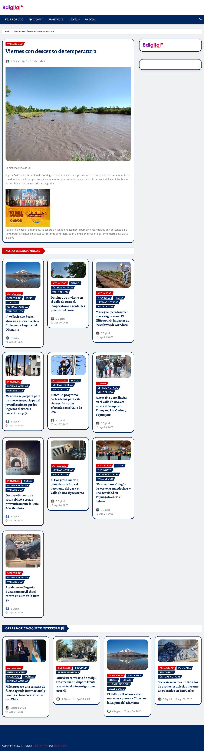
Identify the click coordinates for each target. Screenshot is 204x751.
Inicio (7, 31)
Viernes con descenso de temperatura (34, 31)
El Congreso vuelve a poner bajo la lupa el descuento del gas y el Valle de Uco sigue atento (67, 486)
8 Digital (15, 61)
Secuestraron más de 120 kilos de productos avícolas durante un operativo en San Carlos (178, 686)
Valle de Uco (14, 19)
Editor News (42, 745)
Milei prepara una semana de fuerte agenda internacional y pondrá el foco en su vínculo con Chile (25, 693)
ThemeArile (60, 745)
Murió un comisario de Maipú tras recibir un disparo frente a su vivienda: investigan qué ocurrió (76, 684)
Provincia (55, 19)
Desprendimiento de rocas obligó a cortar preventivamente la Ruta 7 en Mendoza (22, 501)
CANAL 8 (74, 19)
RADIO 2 (90, 19)
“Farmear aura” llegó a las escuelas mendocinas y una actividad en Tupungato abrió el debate (113, 493)
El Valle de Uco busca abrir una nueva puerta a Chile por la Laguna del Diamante (22, 323)
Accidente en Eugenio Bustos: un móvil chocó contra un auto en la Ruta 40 (22, 593)
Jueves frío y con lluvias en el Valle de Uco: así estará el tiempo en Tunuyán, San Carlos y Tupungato (111, 406)
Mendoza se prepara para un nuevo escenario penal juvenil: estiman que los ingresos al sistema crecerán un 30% (23, 404)
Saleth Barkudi (18, 707)
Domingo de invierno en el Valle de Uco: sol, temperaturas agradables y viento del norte (68, 304)
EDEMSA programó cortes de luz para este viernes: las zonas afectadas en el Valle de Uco (66, 403)
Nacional (36, 19)
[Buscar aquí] (200, 18)
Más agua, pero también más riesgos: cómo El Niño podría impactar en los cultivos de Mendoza (112, 318)
